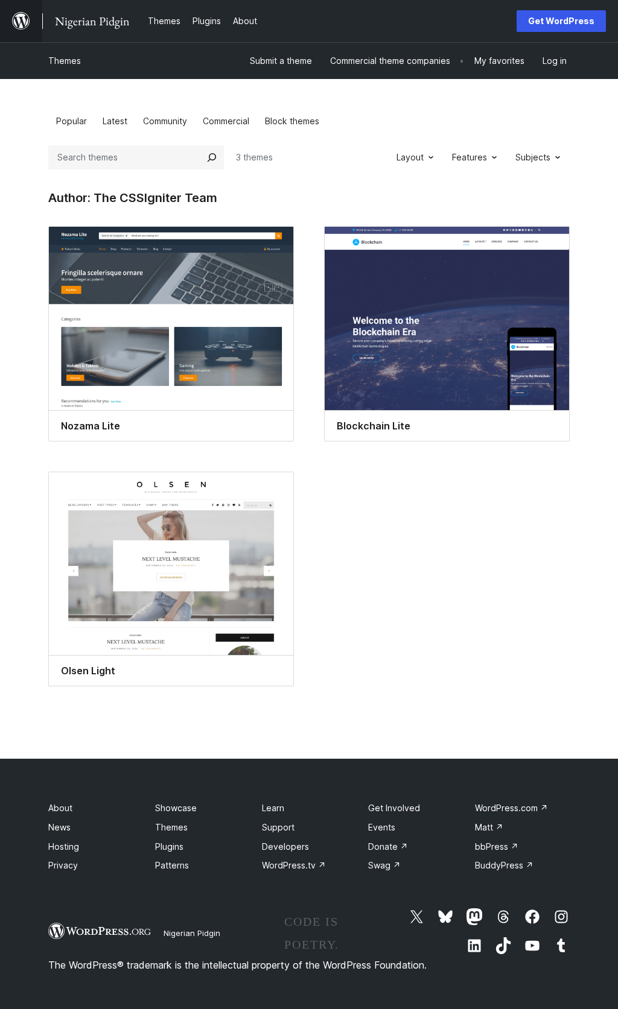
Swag (384, 865)
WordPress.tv (294, 865)
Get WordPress (561, 21)
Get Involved (394, 808)
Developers (285, 846)
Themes (64, 60)
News (59, 827)
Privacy (63, 865)
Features (469, 157)
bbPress (496, 846)
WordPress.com (511, 808)
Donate (388, 846)
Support (278, 827)
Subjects (532, 157)
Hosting (63, 846)
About (60, 808)
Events (381, 827)
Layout (410, 157)
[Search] (212, 157)
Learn (273, 808)
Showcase (176, 808)
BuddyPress (504, 865)
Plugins (169, 846)
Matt (489, 827)
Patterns (172, 865)
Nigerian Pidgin (192, 933)
